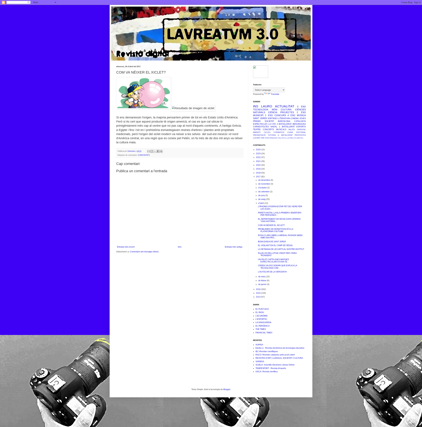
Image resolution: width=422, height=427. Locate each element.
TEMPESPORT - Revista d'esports (271, 368)
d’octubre (262, 188)
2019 (258, 169)
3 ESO (301, 106)
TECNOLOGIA (260, 109)
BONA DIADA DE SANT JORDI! (272, 241)
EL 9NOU (260, 312)
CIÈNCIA (272, 112)
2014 (258, 297)
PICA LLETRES (288, 138)
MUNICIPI (258, 115)
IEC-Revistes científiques (267, 351)
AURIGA (259, 345)
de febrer (262, 280)
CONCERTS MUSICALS (274, 129)
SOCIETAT (269, 121)
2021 (258, 161)
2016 (258, 289)
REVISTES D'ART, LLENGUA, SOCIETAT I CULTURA (279, 358)
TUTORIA (272, 135)
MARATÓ (257, 132)
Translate (275, 94)
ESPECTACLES (260, 124)
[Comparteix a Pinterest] (161, 151)
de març (262, 276)
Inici (179, 247)
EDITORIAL (301, 132)
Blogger (226, 389)
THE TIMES (261, 329)
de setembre (264, 191)
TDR (262, 138)
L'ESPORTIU (261, 319)
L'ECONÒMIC (262, 316)
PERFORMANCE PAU (273, 138)
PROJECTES (287, 112)
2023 (258, 153)
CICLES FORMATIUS (274, 132)
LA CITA (272, 124)
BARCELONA (284, 121)
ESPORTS (301, 127)
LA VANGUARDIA (263, 322)
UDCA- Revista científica (267, 371)
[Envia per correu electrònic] (148, 151)
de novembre (264, 184)
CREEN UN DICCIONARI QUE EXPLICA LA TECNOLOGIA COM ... (277, 266)
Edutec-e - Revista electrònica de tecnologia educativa (280, 348)
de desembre (264, 180)
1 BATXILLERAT (287, 127)
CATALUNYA (300, 121)
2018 (258, 173)
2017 (258, 176)
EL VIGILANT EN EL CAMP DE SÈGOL (275, 245)
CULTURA (286, 109)
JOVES (302, 118)
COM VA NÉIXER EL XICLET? (271, 225)
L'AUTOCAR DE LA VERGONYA (272, 272)
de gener (262, 284)
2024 (258, 149)
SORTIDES (273, 118)
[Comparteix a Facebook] (158, 151)
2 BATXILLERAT (284, 124)
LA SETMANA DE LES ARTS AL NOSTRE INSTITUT (281, 249)
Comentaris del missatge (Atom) (144, 252)
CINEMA (295, 118)
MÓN (274, 109)
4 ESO (291, 115)
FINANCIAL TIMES (264, 333)
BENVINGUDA (299, 124)
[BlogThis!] (151, 151)
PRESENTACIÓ (259, 135)
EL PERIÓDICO (263, 326)
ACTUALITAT (284, 106)
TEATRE (257, 129)
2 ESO (301, 112)
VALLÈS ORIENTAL (297, 129)
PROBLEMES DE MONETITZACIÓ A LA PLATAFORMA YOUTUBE (275, 230)
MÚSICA (301, 115)
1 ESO (269, 115)
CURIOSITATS (144, 155)
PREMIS (257, 121)
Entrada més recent (126, 247)
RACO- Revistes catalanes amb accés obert (275, 355)
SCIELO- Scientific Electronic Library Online (275, 365)
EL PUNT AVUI (262, 309)
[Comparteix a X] (155, 151)
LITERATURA (284, 118)
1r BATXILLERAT (285, 135)
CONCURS (280, 115)
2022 (258, 157)
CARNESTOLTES (261, 127)
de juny (261, 195)
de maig (262, 199)
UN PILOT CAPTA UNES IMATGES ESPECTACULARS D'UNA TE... (273, 260)
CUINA (290, 132)
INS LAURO (262, 106)
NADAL (274, 127)
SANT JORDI (260, 118)
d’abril (261, 203)
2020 (258, 165)
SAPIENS (260, 361)
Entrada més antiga (233, 247)
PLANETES (298, 138)
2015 (258, 293)
